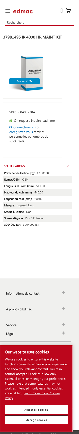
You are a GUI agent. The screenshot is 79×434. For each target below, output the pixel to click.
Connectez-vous (24, 127)
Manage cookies (36, 420)
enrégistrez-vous (21, 132)
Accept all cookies (36, 409)
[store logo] (23, 11)
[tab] (37, 166)
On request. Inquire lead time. (34, 120)
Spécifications (14, 166)
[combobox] (39, 22)
